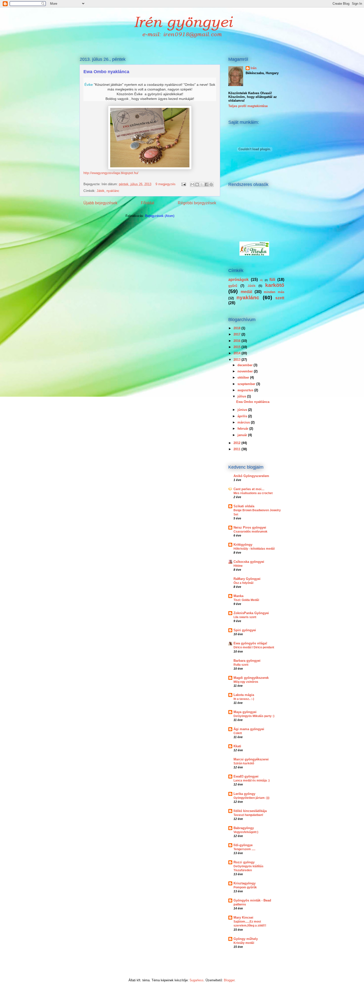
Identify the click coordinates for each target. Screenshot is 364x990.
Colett (238, 733)
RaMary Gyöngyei (247, 579)
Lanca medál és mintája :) (252, 780)
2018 (237, 328)
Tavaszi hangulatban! (248, 815)
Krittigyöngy (243, 544)
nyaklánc (112, 191)
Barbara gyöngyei (247, 660)
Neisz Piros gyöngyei (250, 527)
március (244, 422)
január (242, 435)
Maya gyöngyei (245, 712)
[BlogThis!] (197, 184)
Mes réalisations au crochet (253, 493)
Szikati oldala (244, 506)
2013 (237, 359)
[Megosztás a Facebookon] (206, 184)
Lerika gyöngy (244, 794)
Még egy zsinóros (246, 682)
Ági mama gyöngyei (249, 729)
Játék (100, 191)
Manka (238, 596)
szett (279, 298)
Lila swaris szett (245, 617)
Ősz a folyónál (243, 583)
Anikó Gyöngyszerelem (251, 476)
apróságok (238, 279)
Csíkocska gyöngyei (249, 562)
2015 (237, 347)
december (245, 365)
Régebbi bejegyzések (197, 203)
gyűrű (232, 286)
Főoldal (147, 203)
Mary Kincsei (243, 917)
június (242, 410)
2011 (237, 449)
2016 (237, 341)
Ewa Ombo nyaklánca (106, 71)
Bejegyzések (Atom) (159, 216)
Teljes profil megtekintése (248, 106)
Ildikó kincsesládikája (250, 811)
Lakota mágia (244, 695)
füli (272, 279)
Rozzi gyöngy (244, 862)
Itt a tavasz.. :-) (244, 699)
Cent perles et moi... (249, 489)
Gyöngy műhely (246, 939)
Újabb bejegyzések (100, 203)
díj (261, 280)
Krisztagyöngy (245, 883)
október (243, 377)
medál (246, 292)
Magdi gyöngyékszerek (251, 678)
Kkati (237, 746)
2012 (237, 443)
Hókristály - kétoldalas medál (254, 548)
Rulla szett (241, 664)
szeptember (246, 384)
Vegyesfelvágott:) (246, 832)
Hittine (238, 566)
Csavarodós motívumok (250, 531)
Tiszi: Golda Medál (246, 600)
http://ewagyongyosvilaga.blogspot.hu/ (110, 173)
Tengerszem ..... (244, 849)
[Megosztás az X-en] (201, 184)
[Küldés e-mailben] (192, 184)
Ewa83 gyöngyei (246, 776)
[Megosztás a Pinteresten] (211, 184)
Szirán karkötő (244, 763)
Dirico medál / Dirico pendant (254, 647)
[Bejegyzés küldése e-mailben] (183, 184)
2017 (237, 334)
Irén (254, 68)
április (242, 416)
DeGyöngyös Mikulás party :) (254, 716)
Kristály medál (244, 943)
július (242, 396)
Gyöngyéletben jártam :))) (251, 798)
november (245, 371)
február (243, 428)
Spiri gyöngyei (245, 630)
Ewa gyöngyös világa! (250, 643)
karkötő (274, 285)
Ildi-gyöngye (243, 845)
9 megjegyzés (166, 184)
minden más (274, 292)
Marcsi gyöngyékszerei (251, 759)
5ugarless (197, 980)
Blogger (229, 980)
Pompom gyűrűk (245, 887)
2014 (237, 353)
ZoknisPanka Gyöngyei (251, 613)
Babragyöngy (244, 828)
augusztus (245, 390)
